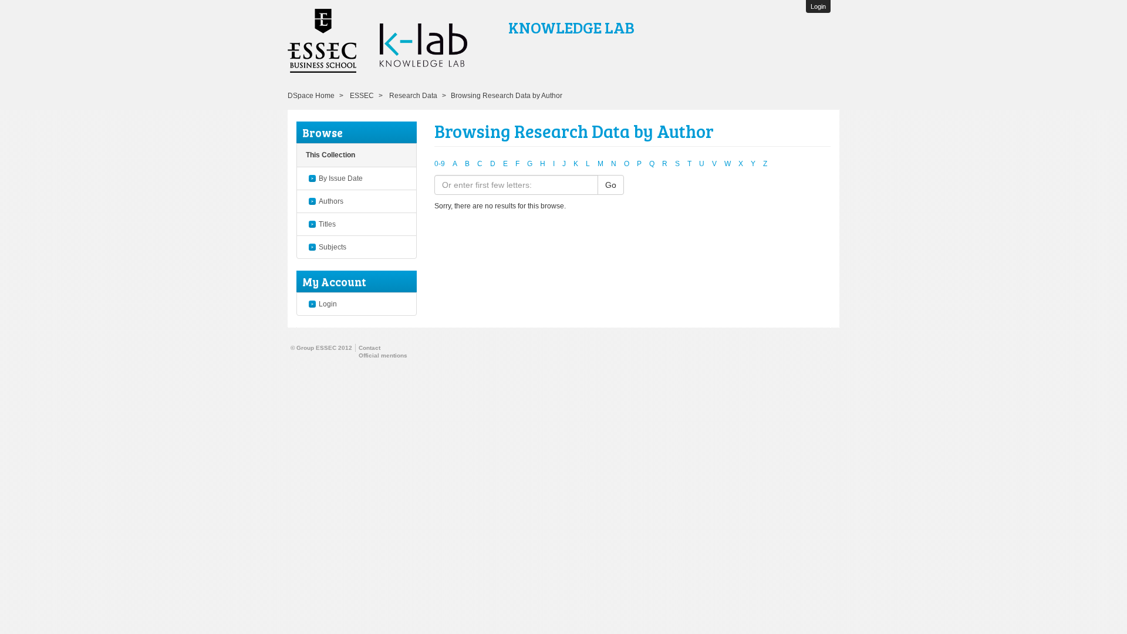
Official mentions (383, 355)
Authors (331, 201)
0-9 (439, 164)
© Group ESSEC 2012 (321, 348)
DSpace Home (311, 96)
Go (610, 185)
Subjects (332, 247)
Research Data (413, 96)
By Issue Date (341, 178)
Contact (369, 348)
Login (328, 304)
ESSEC (362, 96)
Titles (327, 224)
